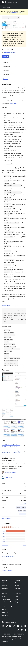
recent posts (23, 513)
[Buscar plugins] (18, 17)
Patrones (17, 588)
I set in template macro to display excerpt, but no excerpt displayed (11, 451)
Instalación (6, 71)
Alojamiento (5, 585)
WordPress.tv (6, 602)
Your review (5, 545)
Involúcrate (18, 593)
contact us (12, 103)
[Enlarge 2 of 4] (24, 374)
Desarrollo (6, 74)
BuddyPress (6, 615)
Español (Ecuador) (10, 622)
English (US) (23, 503)
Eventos (17, 596)
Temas (17, 583)
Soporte (5, 79)
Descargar (5, 56)
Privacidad (5, 588)
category (24, 507)
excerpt (20, 510)
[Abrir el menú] (25, 2)
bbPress (5, 612)
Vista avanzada (6, 518)
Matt (4, 609)
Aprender (4, 593)
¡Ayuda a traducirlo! (16, 12)
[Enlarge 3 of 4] (11, 410)
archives (18, 507)
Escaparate (18, 580)
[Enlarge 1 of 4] (11, 374)
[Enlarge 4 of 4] (24, 421)
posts (24, 510)
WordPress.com (7, 607)
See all (24, 545)
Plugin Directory (6, 7)
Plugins (17, 585)
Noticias (4, 583)
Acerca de (4, 580)
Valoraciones (6, 66)
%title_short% (7, 306)
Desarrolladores (6, 599)
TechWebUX (8, 477)
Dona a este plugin (7, 570)
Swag (17, 602)
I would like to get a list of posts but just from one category (11, 445)
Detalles (5, 62)
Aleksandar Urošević (10, 52)
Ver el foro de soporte (8, 556)
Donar (17, 599)
